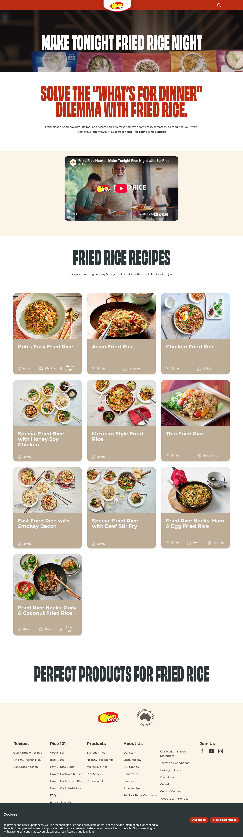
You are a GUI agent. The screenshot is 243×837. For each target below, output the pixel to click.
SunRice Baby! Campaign (140, 795)
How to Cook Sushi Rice (65, 788)
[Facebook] (205, 754)
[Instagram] (224, 754)
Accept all (199, 819)
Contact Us (130, 774)
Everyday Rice (96, 752)
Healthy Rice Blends (100, 759)
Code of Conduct (171, 791)
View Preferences (225, 819)
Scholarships (131, 788)
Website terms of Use (174, 798)
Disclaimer (167, 777)
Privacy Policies (170, 770)
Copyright (166, 784)
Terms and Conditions (174, 763)
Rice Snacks (94, 774)
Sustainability (132, 759)
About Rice (57, 752)
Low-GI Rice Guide (62, 767)
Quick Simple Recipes (27, 752)
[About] (145, 717)
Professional (95, 781)
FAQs (53, 795)
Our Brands (131, 767)
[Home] (117, 5)
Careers (128, 781)
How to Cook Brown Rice (66, 781)
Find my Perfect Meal (27, 759)
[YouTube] (214, 754)
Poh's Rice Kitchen (25, 767)
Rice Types (57, 759)
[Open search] (219, 5)
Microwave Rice (97, 767)
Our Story (129, 752)
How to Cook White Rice (66, 774)
